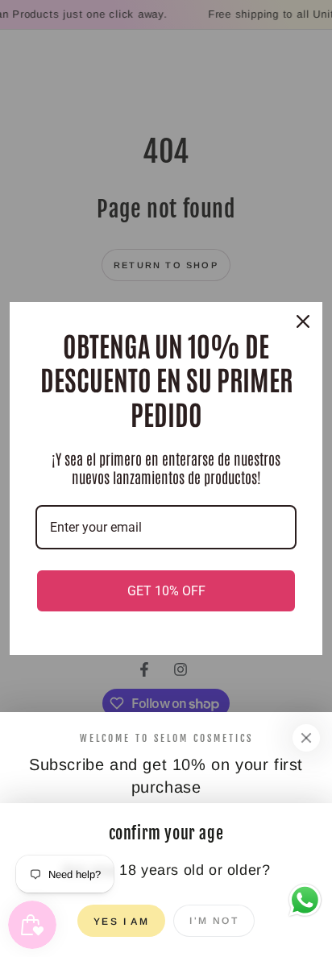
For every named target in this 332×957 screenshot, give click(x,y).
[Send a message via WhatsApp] (305, 900)
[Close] (306, 738)
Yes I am (121, 921)
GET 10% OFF (166, 591)
